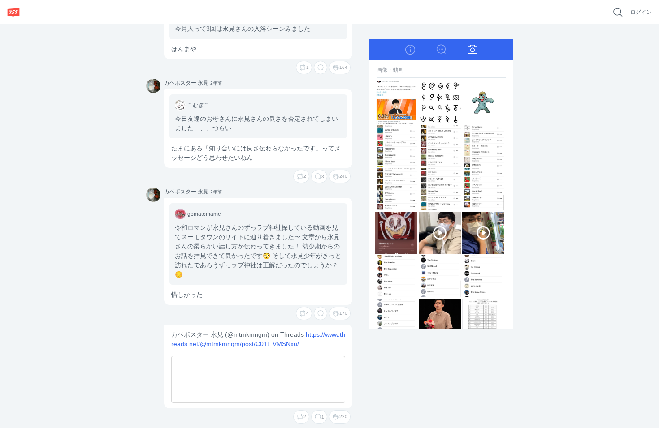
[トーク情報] (409, 49)
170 (343, 313)
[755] (13, 12)
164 (343, 67)
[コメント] (320, 67)
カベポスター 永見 (153, 86)
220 (343, 416)
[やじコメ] (441, 49)
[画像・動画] (472, 49)
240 (343, 176)
